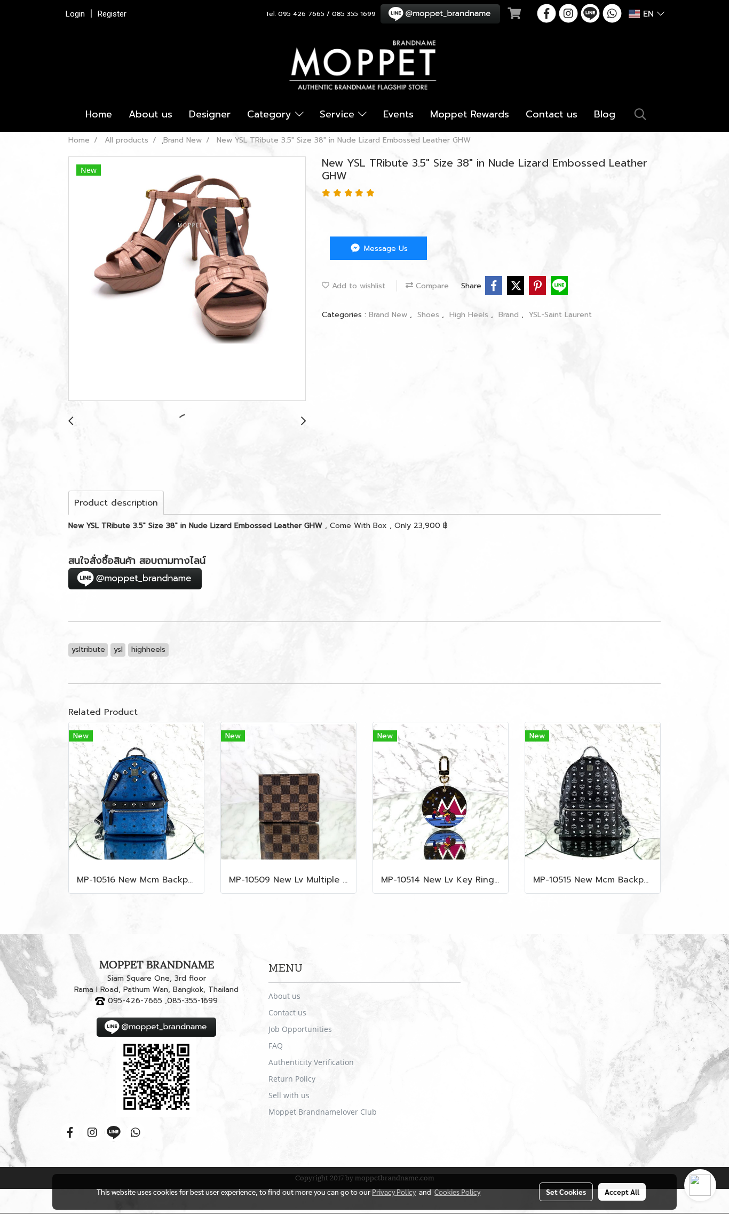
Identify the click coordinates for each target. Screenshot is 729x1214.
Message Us (384, 248)
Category (271, 114)
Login (75, 14)
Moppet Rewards (469, 114)
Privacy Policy (394, 1191)
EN (648, 13)
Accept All (622, 1191)
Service (339, 114)
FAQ (275, 1045)
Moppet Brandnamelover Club (322, 1112)
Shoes (429, 314)
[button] (640, 114)
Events (398, 114)
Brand (509, 314)
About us (150, 114)
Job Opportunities (300, 1029)
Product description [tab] (116, 502)
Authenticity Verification (311, 1062)
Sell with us (289, 1095)
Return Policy (291, 1079)
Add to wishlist (357, 285)
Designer (210, 114)
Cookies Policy (457, 1191)
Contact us (551, 114)
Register (112, 14)
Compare (431, 285)
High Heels (470, 314)
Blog (604, 114)
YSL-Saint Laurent (560, 314)
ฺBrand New (389, 314)
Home (98, 114)
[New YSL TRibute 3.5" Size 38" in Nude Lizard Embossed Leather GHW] (187, 279)
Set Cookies (566, 1191)
